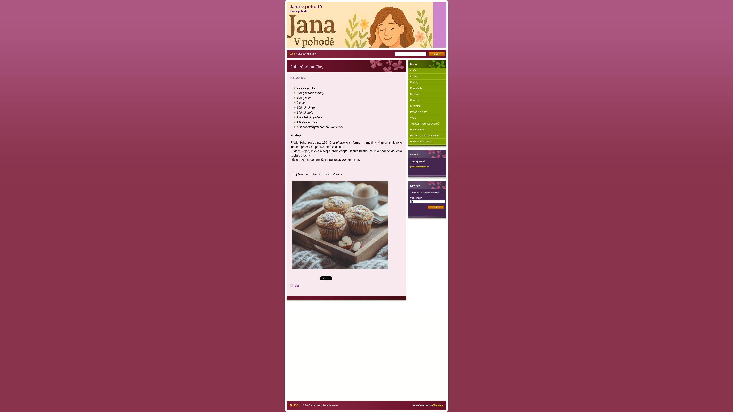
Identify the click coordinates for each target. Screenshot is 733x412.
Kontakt (414, 76)
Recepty (414, 100)
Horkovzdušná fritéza (421, 141)
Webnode (438, 405)
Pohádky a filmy (418, 112)
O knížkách (416, 106)
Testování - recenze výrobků (424, 123)
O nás (413, 70)
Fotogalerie (416, 88)
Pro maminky (417, 129)
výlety (413, 118)
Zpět (297, 285)
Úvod (292, 53)
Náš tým (414, 94)
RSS (295, 405)
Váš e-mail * (416, 198)
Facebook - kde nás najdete (424, 135)
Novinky (414, 82)
